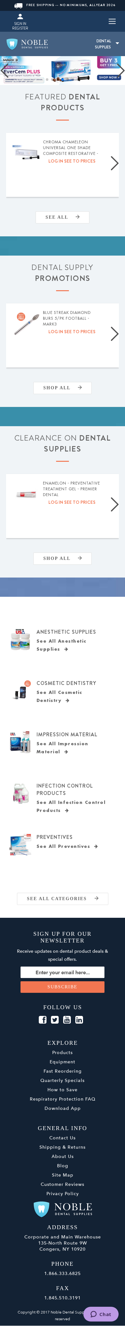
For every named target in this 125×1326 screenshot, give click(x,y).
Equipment (62, 1062)
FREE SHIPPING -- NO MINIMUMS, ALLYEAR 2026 (70, 5)
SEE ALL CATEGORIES (61, 898)
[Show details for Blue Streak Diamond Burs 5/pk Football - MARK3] (27, 324)
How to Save (62, 1090)
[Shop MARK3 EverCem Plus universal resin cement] (62, 70)
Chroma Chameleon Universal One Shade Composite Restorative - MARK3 (70, 148)
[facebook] (42, 1020)
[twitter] (55, 1020)
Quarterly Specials (62, 1080)
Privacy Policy (62, 1194)
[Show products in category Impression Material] (20, 742)
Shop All (60, 387)
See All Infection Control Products (71, 806)
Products (62, 1053)
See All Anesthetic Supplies (62, 645)
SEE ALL (61, 217)
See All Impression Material (62, 748)
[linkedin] (79, 1020)
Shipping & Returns (62, 1147)
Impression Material (67, 734)
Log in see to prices (72, 161)
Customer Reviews (62, 1184)
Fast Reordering (63, 1071)
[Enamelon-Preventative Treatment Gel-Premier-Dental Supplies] (27, 494)
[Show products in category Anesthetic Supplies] (20, 639)
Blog (62, 1166)
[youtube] (67, 1020)
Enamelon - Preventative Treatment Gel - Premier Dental (71, 489)
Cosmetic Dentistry (66, 683)
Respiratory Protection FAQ (63, 1099)
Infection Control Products (65, 789)
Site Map (62, 1175)
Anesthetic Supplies (66, 632)
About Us (63, 1156)
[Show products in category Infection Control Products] (20, 793)
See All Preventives (66, 846)
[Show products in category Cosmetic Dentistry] (20, 690)
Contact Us (62, 1138)
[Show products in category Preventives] (20, 844)
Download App (63, 1108)
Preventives (55, 837)
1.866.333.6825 (62, 1274)
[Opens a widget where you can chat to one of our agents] (101, 1315)
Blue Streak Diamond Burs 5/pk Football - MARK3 (67, 318)
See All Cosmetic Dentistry (59, 696)
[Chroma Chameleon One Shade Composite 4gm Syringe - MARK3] (27, 153)
